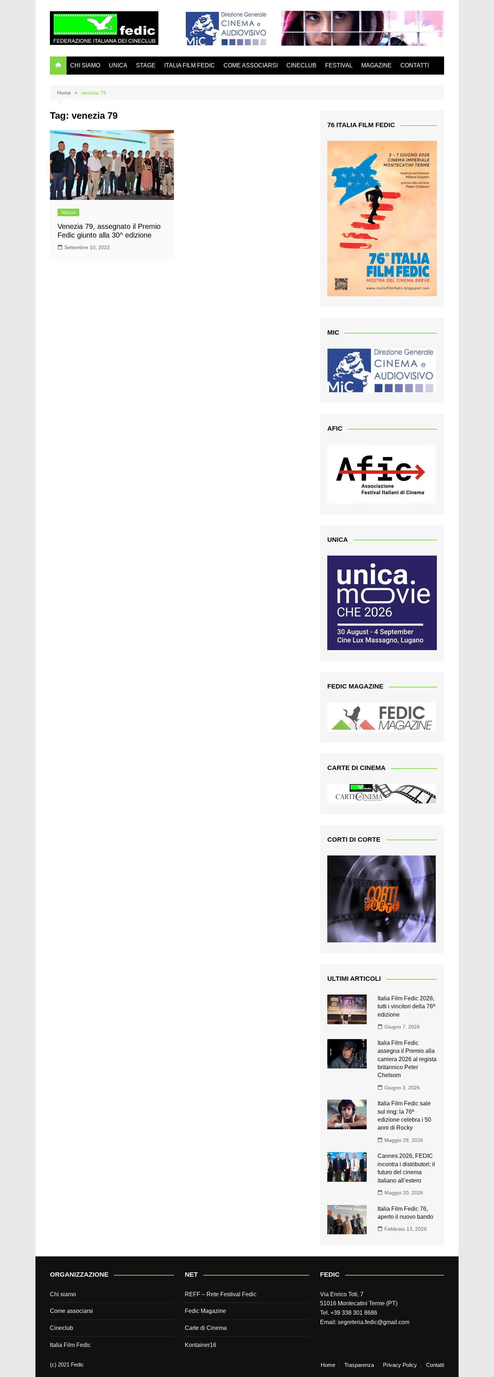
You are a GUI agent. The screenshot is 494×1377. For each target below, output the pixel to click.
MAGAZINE (376, 65)
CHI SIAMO (85, 65)
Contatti (435, 1365)
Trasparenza (359, 1365)
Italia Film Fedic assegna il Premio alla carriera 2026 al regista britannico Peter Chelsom (407, 1059)
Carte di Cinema (206, 1328)
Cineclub (61, 1328)
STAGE (146, 65)
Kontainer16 (200, 1345)
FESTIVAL (339, 65)
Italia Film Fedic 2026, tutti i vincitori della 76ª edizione (406, 1006)
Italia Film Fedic (70, 1345)
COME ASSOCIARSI (250, 65)
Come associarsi (71, 1311)
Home (328, 1365)
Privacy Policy (400, 1365)
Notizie (68, 212)
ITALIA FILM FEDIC (189, 65)
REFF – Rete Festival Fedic (220, 1294)
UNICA (118, 65)
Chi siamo (63, 1294)
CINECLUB (301, 65)
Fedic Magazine (205, 1311)
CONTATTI (414, 65)
